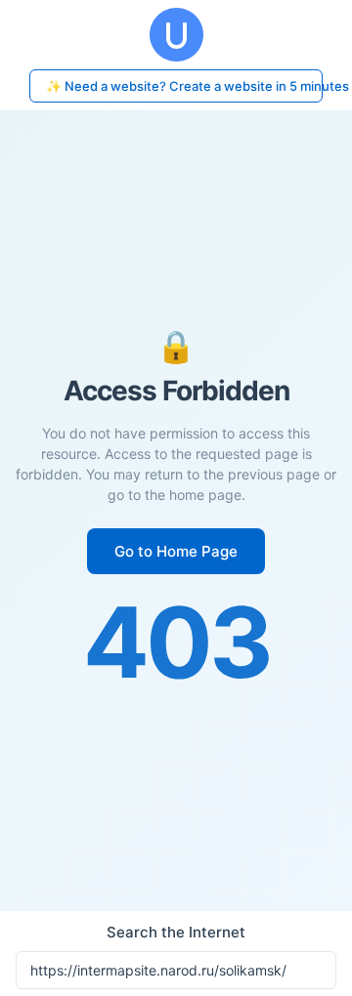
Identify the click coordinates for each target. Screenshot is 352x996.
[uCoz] (176, 35)
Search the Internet (176, 932)
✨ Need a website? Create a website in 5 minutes (184, 86)
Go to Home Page (176, 551)
